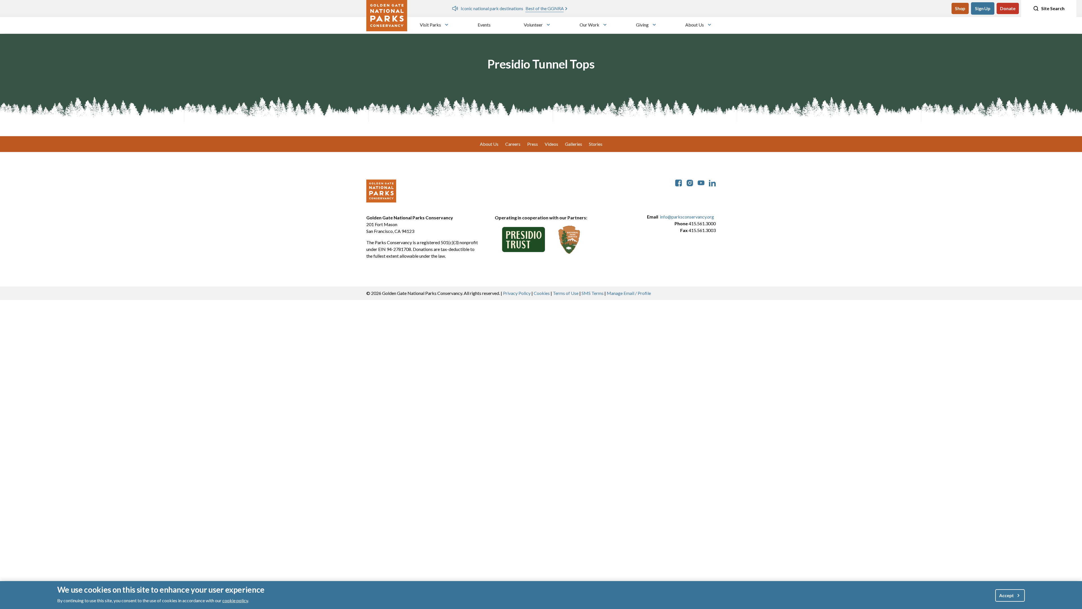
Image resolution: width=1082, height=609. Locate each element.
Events (484, 24)
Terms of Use (565, 293)
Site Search (1053, 8)
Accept (1006, 595)
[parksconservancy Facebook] (678, 182)
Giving (642, 24)
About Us (694, 24)
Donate (1008, 8)
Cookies (542, 293)
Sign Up (982, 8)
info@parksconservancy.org (687, 216)
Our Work (589, 24)
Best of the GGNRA (545, 8)
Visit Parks (430, 24)
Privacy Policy (517, 293)
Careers (512, 144)
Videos (551, 144)
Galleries (573, 144)
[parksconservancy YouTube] (701, 182)
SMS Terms (593, 293)
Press (532, 144)
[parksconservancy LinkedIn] (712, 182)
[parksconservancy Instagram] (689, 182)
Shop (960, 8)
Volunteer (533, 24)
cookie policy (235, 600)
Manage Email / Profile (629, 293)
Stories (595, 144)
